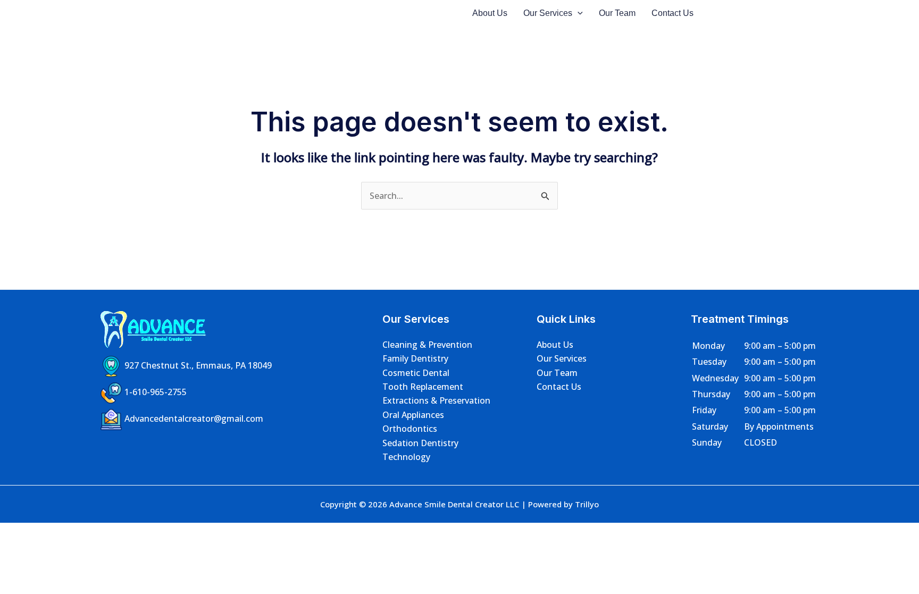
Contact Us (672, 13)
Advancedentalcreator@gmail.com (193, 418)
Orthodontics (409, 428)
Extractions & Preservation (436, 400)
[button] (577, 13)
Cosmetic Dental (415, 373)
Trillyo (587, 504)
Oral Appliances (413, 415)
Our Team (617, 13)
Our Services (547, 13)
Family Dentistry (415, 358)
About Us (489, 13)
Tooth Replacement (422, 386)
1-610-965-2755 (155, 392)
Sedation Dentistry (420, 443)
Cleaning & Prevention (427, 344)
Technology (406, 457)
